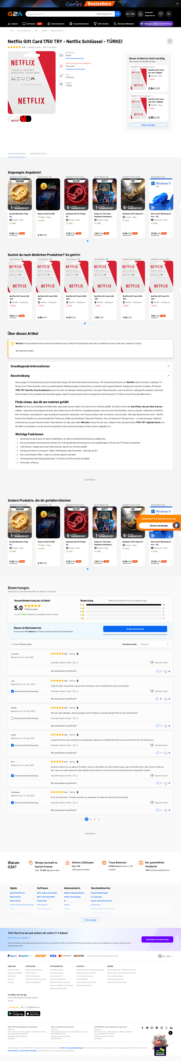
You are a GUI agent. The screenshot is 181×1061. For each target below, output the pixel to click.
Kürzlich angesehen (17, 153)
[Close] (177, 3)
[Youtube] (147, 1028)
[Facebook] (142, 1028)
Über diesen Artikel (38, 153)
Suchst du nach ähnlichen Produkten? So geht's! (44, 255)
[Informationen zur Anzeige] (50, 177)
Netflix (44, 31)
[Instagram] (162, 1028)
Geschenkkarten (23, 31)
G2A (11, 31)
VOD (36, 31)
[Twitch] (152, 1028)
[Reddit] (157, 1028)
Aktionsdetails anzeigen (18, 937)
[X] (166, 1028)
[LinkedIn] (171, 1028)
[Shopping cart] (168, 13)
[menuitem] (13, 23)
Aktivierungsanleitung (75, 58)
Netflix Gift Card (57, 31)
